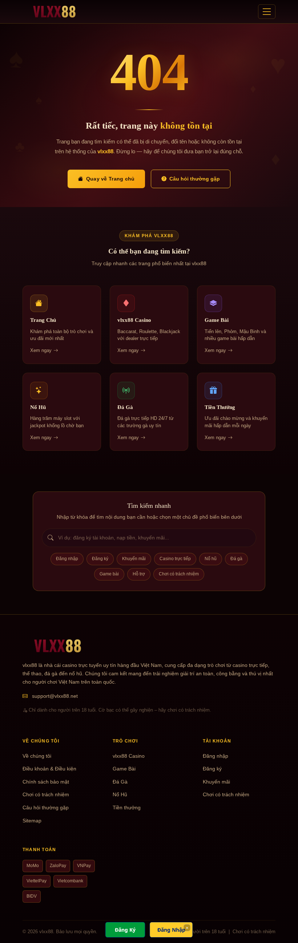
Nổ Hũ (120, 794)
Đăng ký (100, 558)
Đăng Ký (125, 929)
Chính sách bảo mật (46, 782)
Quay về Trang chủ (110, 179)
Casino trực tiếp (175, 558)
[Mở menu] (266, 11)
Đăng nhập (67, 558)
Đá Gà (120, 782)
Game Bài (124, 769)
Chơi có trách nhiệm (179, 573)
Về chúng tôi (37, 756)
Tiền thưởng (127, 807)
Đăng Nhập (171, 929)
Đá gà (236, 558)
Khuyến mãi (134, 558)
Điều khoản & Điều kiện (49, 769)
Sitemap (32, 820)
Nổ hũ (211, 558)
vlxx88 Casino (129, 756)
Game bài (109, 573)
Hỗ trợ (139, 573)
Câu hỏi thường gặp (194, 179)
